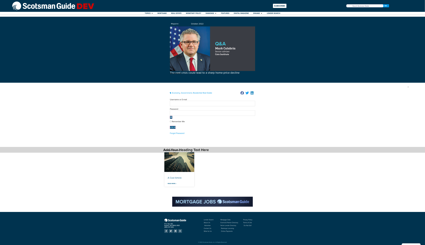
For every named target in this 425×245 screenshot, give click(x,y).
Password (174, 109)
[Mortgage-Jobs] (212, 206)
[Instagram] (180, 231)
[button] (242, 93)
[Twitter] (171, 231)
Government (186, 92)
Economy (176, 92)
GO (385, 6)
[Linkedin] (175, 231)
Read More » (172, 184)
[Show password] (171, 117)
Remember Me (178, 121)
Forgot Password (177, 133)
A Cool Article (175, 177)
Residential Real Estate (202, 92)
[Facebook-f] (166, 231)
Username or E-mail (178, 99)
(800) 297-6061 (169, 227)
